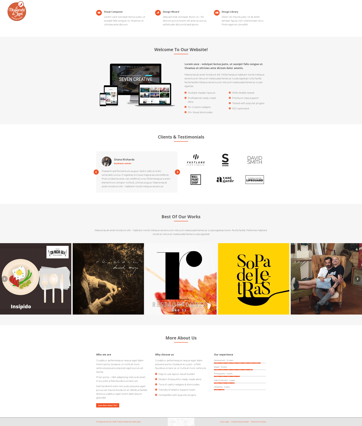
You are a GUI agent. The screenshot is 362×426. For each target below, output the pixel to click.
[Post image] (35, 279)
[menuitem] (120, 7)
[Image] (196, 160)
